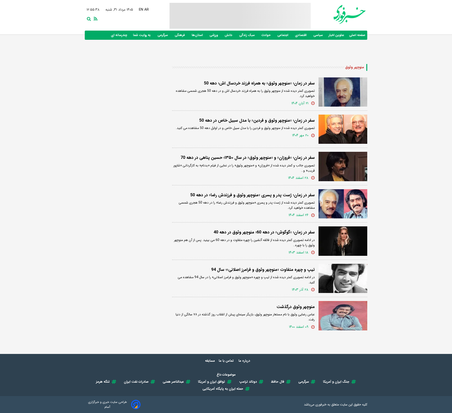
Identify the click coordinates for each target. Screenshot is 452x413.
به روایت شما (142, 35)
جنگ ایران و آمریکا (336, 381)
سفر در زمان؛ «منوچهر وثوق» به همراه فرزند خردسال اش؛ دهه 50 (259, 83)
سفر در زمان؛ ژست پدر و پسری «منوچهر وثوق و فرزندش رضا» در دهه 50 (252, 195)
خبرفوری (321, 404)
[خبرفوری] (338, 14)
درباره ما (244, 360)
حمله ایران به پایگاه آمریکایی (222, 388)
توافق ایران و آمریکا (211, 381)
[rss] (94, 18)
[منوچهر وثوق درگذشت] (343, 315)
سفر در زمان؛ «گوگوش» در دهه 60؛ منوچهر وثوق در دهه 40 (264, 232)
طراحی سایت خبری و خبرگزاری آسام (107, 404)
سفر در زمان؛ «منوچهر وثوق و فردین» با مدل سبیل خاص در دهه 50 (257, 120)
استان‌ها (198, 35)
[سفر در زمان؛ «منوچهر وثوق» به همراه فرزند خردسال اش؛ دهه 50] (343, 92)
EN (141, 9)
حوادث (266, 35)
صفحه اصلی (357, 35)
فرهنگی (180, 35)
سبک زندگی (247, 35)
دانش (229, 35)
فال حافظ (277, 381)
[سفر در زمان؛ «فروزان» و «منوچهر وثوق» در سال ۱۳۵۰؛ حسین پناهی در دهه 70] (343, 166)
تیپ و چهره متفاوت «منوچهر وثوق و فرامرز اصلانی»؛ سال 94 (263, 269)
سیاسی (318, 35)
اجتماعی (283, 35)
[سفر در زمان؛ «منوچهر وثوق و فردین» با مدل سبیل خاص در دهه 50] (343, 129)
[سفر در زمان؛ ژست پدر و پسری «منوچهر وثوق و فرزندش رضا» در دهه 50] (343, 203)
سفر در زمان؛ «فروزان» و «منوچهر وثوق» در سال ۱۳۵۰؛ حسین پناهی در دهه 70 (248, 157)
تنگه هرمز (103, 381)
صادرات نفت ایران (136, 381)
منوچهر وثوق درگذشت (296, 307)
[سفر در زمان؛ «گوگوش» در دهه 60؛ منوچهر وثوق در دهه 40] (343, 241)
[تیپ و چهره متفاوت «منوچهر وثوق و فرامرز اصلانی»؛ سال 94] (343, 278)
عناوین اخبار (336, 35)
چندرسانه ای (119, 35)
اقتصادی (301, 35)
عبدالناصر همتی (173, 381)
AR (146, 9)
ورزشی (214, 35)
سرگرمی (163, 35)
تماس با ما (227, 360)
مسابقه (210, 360)
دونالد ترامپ (248, 381)
